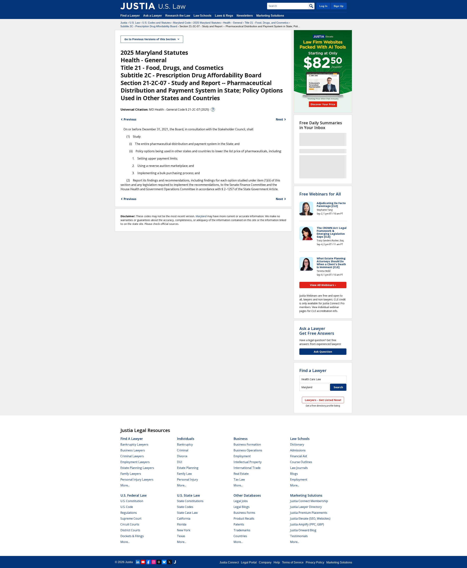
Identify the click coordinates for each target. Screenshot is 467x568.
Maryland (201, 216)
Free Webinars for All (320, 193)
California (183, 519)
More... (125, 485)
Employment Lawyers (135, 462)
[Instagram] (153, 562)
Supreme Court (130, 519)
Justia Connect (229, 562)
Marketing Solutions (270, 15)
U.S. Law (135, 22)
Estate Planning (187, 468)
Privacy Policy (315, 562)
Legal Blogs (242, 507)
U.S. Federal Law (133, 495)
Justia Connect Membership (309, 501)
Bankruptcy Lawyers (134, 444)
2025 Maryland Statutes (207, 22)
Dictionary (297, 444)
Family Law (184, 474)
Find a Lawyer (130, 15)
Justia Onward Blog (303, 530)
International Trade (247, 468)
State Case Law (187, 513)
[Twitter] (169, 562)
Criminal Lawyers (132, 456)
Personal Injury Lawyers (136, 479)
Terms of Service (293, 562)
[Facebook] (148, 562)
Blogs (294, 474)
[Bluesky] (164, 562)
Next (279, 119)
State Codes (185, 507)
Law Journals (299, 468)
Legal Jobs (241, 501)
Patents (239, 524)
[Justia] (137, 6)
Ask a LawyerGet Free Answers (316, 331)
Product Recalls (244, 519)
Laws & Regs (224, 15)
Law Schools (202, 15)
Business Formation (247, 444)
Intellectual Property (248, 462)
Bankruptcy (185, 444)
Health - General (232, 22)
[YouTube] (143, 562)
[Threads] (159, 562)
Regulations (128, 513)
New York (183, 530)
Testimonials (299, 536)
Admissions (298, 450)
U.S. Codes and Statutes (156, 22)
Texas (181, 536)
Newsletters (245, 15)
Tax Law (239, 479)
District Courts (130, 530)
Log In (323, 6)
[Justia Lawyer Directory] (175, 562)
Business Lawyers (132, 450)
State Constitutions (190, 501)
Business (241, 438)
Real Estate (241, 474)
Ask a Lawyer (153, 15)
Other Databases (247, 495)
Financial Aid (298, 456)
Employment (242, 456)
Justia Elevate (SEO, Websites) (310, 519)
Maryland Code (182, 22)
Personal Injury (187, 479)
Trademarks (242, 530)
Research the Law (177, 15)
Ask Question (323, 351)
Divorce (182, 456)
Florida (181, 524)
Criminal (182, 450)
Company (265, 562)
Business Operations (248, 450)
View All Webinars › (323, 285)
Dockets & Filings (132, 536)
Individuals (185, 438)
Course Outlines (301, 462)
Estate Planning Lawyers (137, 468)
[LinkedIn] (138, 562)
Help (277, 562)
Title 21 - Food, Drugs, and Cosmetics (266, 22)
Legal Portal (249, 562)
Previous (130, 119)
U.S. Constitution (131, 501)
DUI (179, 462)
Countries (240, 536)
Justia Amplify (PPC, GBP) (307, 524)
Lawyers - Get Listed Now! (323, 400)
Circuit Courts (129, 524)
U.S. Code (126, 507)
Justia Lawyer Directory (306, 507)
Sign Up (339, 6)
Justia (123, 22)
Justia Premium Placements (308, 513)
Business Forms (244, 513)
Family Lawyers (130, 474)
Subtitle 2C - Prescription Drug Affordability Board (148, 26)
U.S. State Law (188, 495)
